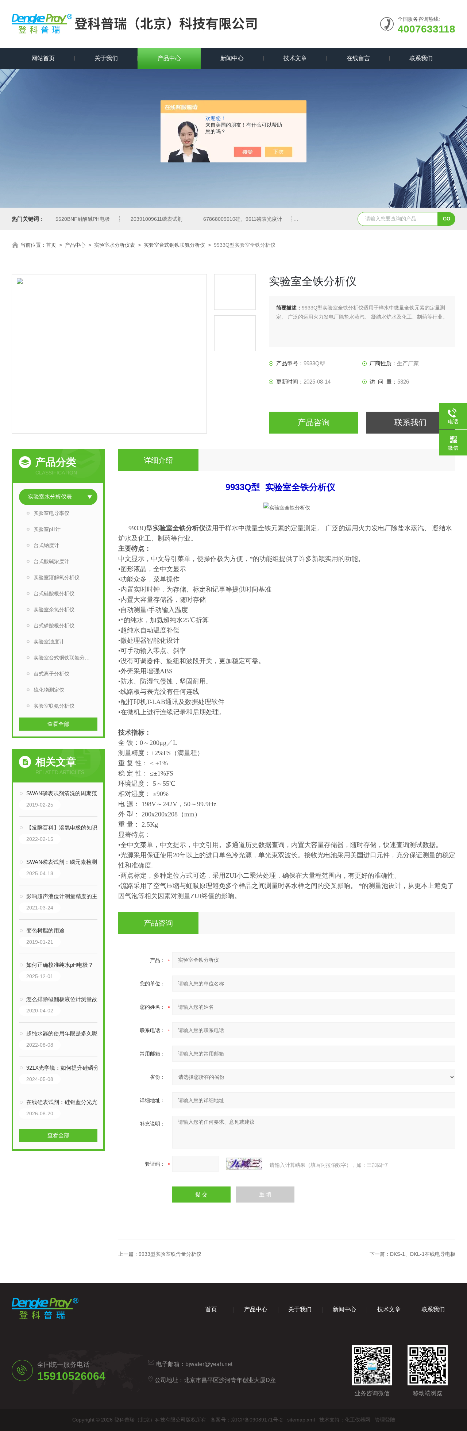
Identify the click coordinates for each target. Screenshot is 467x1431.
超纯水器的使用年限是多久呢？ (64, 1033)
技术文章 (295, 58)
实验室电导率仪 (51, 513)
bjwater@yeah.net (208, 1364)
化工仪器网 (357, 1420)
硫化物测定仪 (49, 690)
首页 (51, 245)
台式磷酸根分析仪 (54, 625)
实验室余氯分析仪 (54, 609)
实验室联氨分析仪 (54, 706)
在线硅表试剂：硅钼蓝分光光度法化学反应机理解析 (65, 1102)
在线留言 (358, 58)
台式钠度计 (46, 545)
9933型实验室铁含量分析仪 (170, 1254)
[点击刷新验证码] (244, 1164)
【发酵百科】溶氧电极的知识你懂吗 (65, 827)
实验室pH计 (47, 529)
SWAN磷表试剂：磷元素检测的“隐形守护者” (65, 862)
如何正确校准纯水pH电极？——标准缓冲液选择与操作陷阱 (65, 965)
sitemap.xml (301, 1420)
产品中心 (169, 58)
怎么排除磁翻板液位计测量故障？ (65, 999)
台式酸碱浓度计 (51, 561)
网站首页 (43, 58)
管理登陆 (385, 1420)
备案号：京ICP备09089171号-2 (247, 1420)
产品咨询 (314, 422)
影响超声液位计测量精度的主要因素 (65, 896)
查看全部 (58, 724)
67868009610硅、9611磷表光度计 (242, 219)
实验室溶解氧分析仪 (57, 577)
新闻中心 (232, 58)
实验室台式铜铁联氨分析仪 (174, 245)
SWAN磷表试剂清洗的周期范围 (64, 793)
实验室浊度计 (49, 642)
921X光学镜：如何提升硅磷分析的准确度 (65, 1068)
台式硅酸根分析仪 (54, 593)
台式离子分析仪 (51, 674)
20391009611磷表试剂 (156, 219)
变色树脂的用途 (45, 930)
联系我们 (421, 58)
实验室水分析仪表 (114, 245)
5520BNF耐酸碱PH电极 (82, 219)
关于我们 (106, 58)
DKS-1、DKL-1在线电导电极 (422, 1254)
